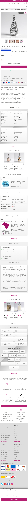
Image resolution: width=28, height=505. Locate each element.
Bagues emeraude (4, 456)
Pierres (6, 9)
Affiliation (21, 421)
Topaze (3, 132)
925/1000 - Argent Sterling (5, 121)
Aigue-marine (17, 431)
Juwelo (16, 125)
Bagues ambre (4, 452)
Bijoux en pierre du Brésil (21, 363)
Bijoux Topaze (4, 355)
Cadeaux (11, 9)
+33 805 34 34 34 (8, 400)
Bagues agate (3, 446)
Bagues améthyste (5, 448)
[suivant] (25, 162)
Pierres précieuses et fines (13, 351)
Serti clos (16, 138)
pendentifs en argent (14, 367)
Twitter (2, 484)
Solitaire (3, 125)
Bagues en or (3, 433)
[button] (1, 3)
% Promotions (11, 359)
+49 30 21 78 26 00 (8, 401)
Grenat (15, 439)
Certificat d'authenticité (7, 416)
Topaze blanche (18, 132)
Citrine (15, 435)
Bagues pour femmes (5, 435)
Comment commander (7, 414)
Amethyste (16, 429)
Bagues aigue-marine (5, 450)
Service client (7, 397)
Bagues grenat (4, 458)
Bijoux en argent (13, 355)
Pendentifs (22, 351)
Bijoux (2, 9)
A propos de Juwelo (20, 412)
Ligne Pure (18, 359)
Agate (15, 427)
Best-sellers (23, 9)
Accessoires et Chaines (6, 427)
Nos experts (20, 414)
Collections (17, 9)
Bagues (2, 429)
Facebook (8, 484)
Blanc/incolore (4, 141)
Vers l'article (13, 146)
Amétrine (16, 450)
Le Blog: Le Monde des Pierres (21, 419)
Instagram (12, 484)
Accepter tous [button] (14, 499)
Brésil (15, 141)
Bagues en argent (4, 431)
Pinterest (5, 484)
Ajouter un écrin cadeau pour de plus (15, 60)
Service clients (7, 412)
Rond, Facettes (4, 138)
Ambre (15, 433)
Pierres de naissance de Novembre (8, 363)
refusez (18, 494)
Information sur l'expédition (7, 420)
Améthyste (16, 448)
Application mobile (21, 416)
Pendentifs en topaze (22, 355)
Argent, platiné (17, 118)
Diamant (16, 437)
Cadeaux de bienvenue (7, 418)
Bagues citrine (4, 454)
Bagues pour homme (5, 437)
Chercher (26, 6)
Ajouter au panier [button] (14, 67)
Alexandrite (16, 446)
